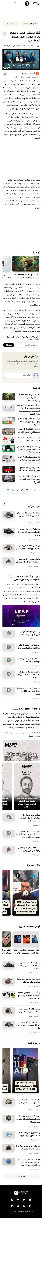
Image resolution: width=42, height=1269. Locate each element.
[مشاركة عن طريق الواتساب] (13, 490)
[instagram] (12, 1199)
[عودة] (4, 34)
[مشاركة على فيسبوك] (22, 490)
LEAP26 (9, 23)
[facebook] (30, 1199)
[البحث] (15, 3)
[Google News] (18, 1205)
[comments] (35, 490)
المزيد (23, 1176)
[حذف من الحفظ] (4, 74)
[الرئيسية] (38, 45)
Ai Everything (29, 23)
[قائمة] (10, 3)
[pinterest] (24, 1205)
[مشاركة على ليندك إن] (8, 490)
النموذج (30, 736)
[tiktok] (30, 1205)
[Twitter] (12, 1205)
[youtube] (18, 1199)
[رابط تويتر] (22, 73)
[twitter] (24, 1199)
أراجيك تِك (31, 73)
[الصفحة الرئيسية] (31, 3)
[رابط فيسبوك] (25, 73)
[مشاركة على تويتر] (17, 490)
